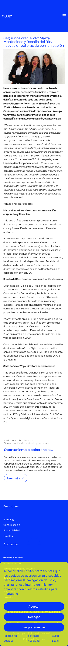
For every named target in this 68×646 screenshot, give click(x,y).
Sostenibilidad (11, 530)
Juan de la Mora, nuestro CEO (19, 159)
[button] (28, 541)
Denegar (34, 617)
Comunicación (11, 525)
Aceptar (34, 606)
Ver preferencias (34, 627)
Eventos (8, 536)
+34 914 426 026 (13, 557)
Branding (8, 519)
